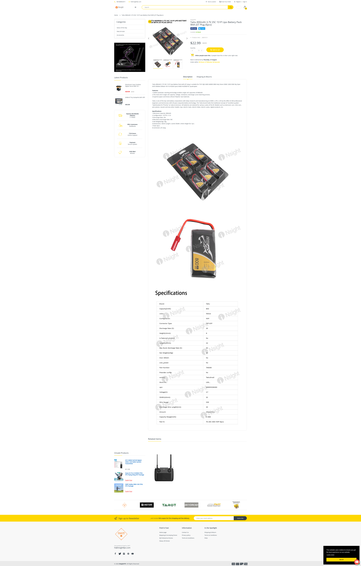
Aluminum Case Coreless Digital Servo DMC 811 (133, 85)
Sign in (245, 2)
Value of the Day (122, 28)
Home (116, 15)
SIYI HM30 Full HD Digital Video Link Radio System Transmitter (133, 461)
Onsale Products (121, 453)
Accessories (120, 35)
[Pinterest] (128, 553)
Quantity (192, 48)
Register (238, 2)
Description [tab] (187, 77)
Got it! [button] (341, 559)
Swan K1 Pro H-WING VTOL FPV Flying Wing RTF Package (134, 474)
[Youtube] (133, 553)
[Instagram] (124, 553)
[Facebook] (115, 553)
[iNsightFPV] (120, 7)
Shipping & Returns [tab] (204, 77)
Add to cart (216, 50)
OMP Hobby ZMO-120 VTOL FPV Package (134, 485)
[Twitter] (120, 553)
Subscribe (240, 518)
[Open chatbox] (356, 562)
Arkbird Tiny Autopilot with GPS (135, 97)
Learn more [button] (330, 555)
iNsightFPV (193, 20)
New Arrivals (121, 31)
